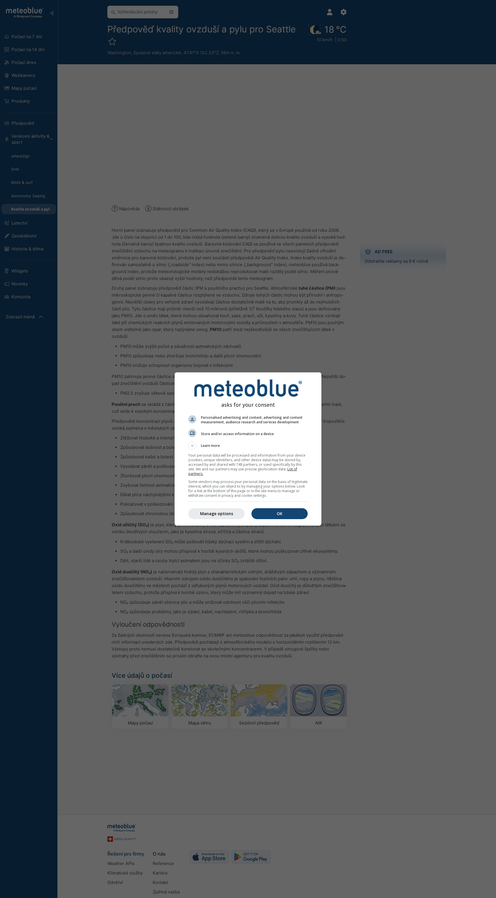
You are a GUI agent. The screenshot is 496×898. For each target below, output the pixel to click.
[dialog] (248, 449)
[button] (248, 446)
